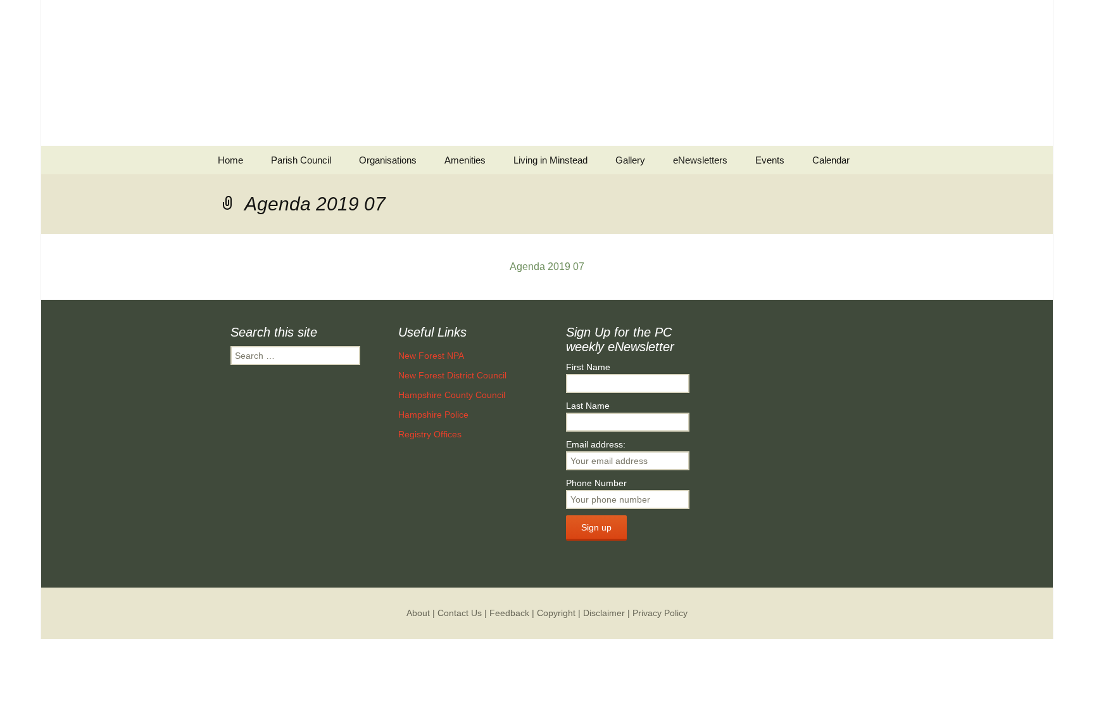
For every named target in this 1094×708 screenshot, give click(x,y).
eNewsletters (700, 160)
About (418, 613)
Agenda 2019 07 (547, 266)
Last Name (588, 406)
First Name (588, 367)
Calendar (831, 160)
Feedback (509, 613)
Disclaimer (604, 613)
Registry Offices (430, 434)
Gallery (630, 160)
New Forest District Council (452, 375)
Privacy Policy (660, 613)
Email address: (596, 444)
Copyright (556, 613)
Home (230, 160)
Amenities (465, 160)
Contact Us (459, 613)
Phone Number (596, 483)
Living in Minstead (550, 160)
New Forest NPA (431, 356)
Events (769, 160)
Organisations (388, 160)
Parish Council (301, 160)
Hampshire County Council (451, 395)
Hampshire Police (433, 414)
